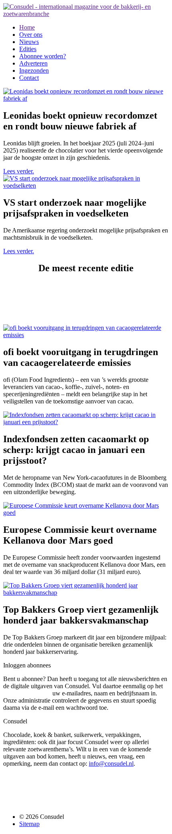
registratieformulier (27, 693)
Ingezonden (34, 70)
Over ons (30, 34)
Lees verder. (18, 171)
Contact (29, 77)
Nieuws (29, 41)
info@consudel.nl (111, 763)
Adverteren (33, 63)
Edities (27, 49)
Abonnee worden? (42, 56)
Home (27, 27)
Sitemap (29, 823)
